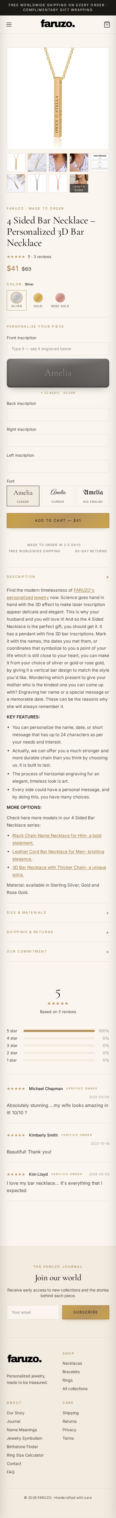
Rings (68, 1380)
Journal (13, 1421)
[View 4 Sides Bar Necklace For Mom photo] (16, 183)
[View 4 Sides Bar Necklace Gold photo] (16, 162)
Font (11, 481)
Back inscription (21, 403)
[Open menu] (9, 24)
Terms (68, 1438)
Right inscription (21, 429)
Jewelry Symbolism (24, 1438)
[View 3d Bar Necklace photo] (37, 162)
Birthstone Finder (22, 1446)
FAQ (11, 1472)
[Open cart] (106, 24)
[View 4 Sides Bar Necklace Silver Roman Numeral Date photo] (37, 183)
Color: (20, 284)
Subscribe (85, 1312)
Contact (14, 1463)
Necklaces (72, 1363)
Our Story (15, 1412)
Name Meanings (22, 1429)
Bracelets (71, 1371)
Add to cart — (58, 520)
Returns (70, 1421)
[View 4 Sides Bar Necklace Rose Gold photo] (58, 183)
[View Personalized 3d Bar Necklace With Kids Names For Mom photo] (58, 162)
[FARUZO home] (58, 24)
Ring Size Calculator (25, 1455)
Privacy (69, 1429)
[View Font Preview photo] (100, 162)
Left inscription (20, 455)
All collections (75, 1388)
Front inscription (21, 337)
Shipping (71, 1412)
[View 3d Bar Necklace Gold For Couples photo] (79, 162)
